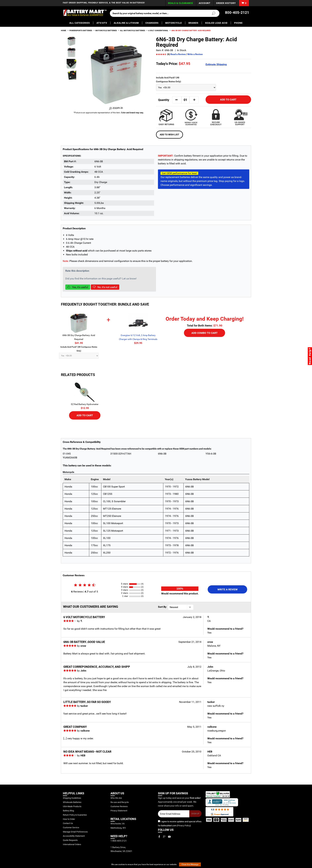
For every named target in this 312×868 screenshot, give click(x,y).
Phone (238, 23)
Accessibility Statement (74, 836)
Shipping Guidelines (72, 798)
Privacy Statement (118, 810)
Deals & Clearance (180, 3)
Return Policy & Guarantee (75, 815)
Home (63, 31)
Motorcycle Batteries (106, 31)
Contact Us (68, 823)
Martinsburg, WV (118, 828)
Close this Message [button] (190, 864)
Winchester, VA (117, 823)
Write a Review (195, 54)
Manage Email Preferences (75, 832)
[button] (176, 99)
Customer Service (71, 827)
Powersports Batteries (80, 31)
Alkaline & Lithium (126, 23)
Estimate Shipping (216, 64)
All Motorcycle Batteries (132, 31)
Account (204, 3)
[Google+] (164, 836)
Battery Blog (68, 810)
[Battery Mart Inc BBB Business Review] (222, 802)
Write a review (227, 589)
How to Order (69, 819)
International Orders (72, 844)
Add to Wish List (169, 134)
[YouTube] (169, 836)
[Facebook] (159, 836)
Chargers (152, 23)
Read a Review (178, 54)
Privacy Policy (183, 825)
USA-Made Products (72, 806)
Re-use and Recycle (119, 802)
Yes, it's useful (79, 287)
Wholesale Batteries (72, 802)
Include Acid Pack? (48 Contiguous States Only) (168, 79)
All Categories (79, 23)
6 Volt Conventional (158, 31)
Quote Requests (70, 840)
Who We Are (116, 798)
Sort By (162, 606)
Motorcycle (173, 23)
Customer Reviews (119, 806)
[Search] (211, 13)
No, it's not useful (107, 287)
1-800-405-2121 (118, 840)
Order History (226, 3)
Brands (193, 23)
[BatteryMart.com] (85, 12)
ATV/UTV (102, 23)
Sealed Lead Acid (216, 23)
